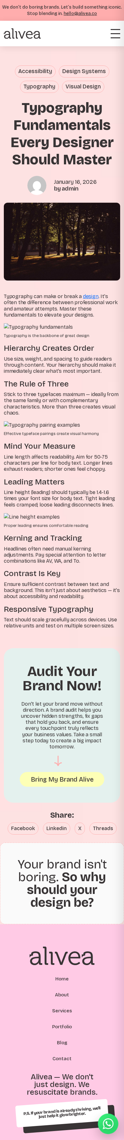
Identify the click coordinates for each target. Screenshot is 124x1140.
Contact (62, 1058)
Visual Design (83, 86)
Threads (103, 828)
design (91, 296)
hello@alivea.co (80, 13)
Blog (62, 1043)
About (62, 995)
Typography (39, 86)
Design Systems (84, 71)
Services (62, 1011)
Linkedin (56, 828)
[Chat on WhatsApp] (108, 1124)
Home (62, 979)
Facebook (23, 828)
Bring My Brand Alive (62, 779)
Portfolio (62, 1027)
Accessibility (35, 71)
